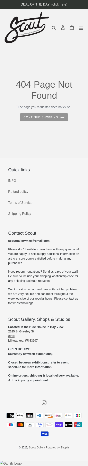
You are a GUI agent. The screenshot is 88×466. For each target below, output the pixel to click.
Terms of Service (20, 202)
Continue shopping (41, 117)
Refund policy (18, 191)
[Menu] (80, 27)
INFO (12, 180)
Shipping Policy (19, 213)
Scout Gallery (37, 447)
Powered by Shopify (58, 447)
